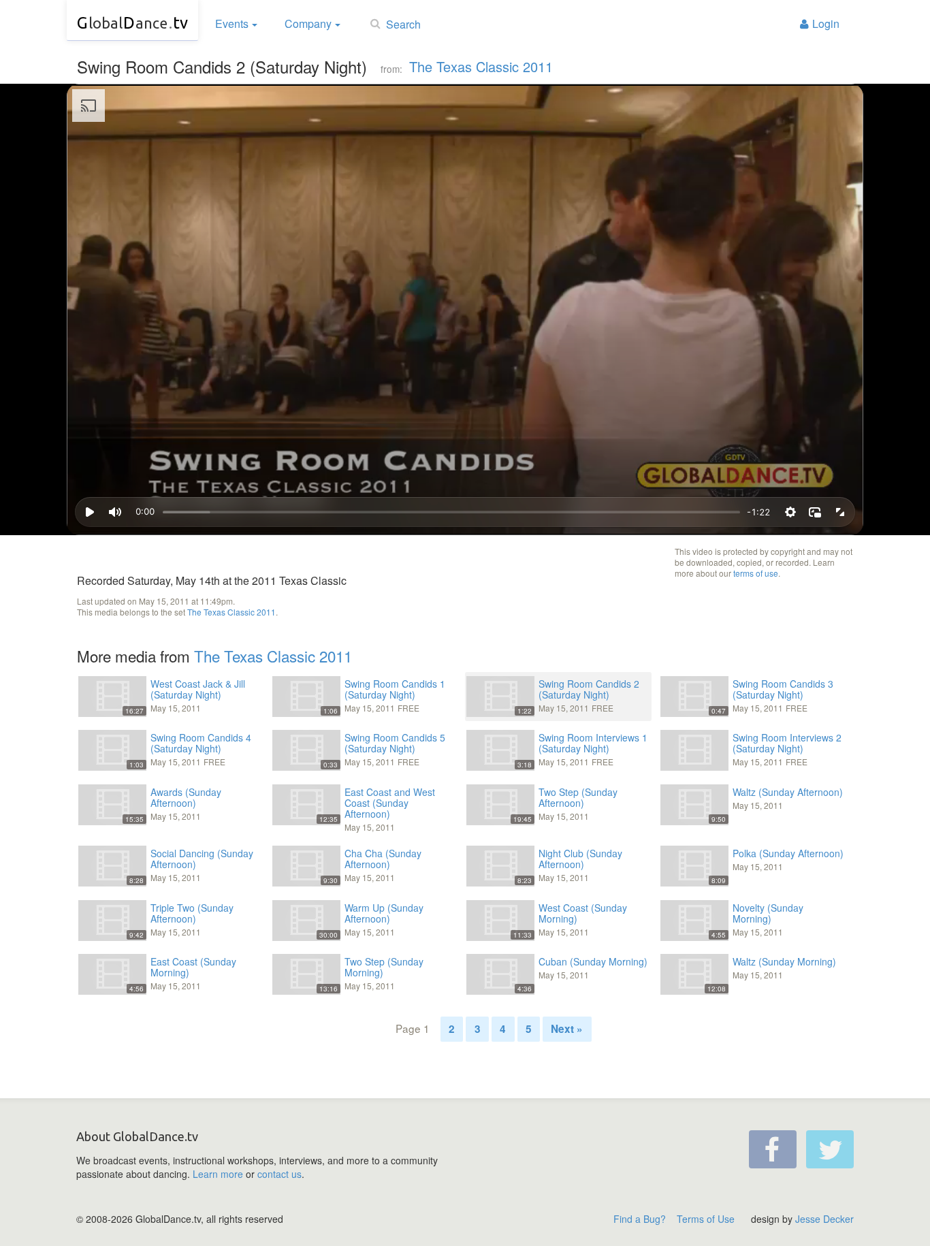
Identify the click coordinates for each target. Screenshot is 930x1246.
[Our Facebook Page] (773, 1149)
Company (308, 23)
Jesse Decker (824, 1219)
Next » (567, 1028)
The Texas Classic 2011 (481, 66)
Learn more (218, 1174)
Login (825, 23)
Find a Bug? (639, 1219)
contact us (279, 1174)
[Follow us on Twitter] (830, 1149)
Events (231, 23)
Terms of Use (706, 1219)
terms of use (755, 573)
